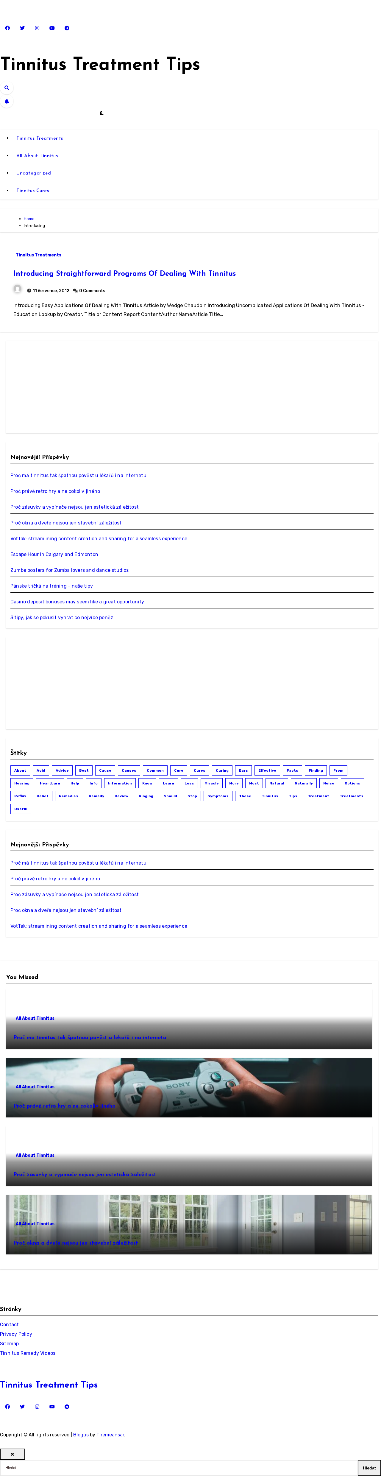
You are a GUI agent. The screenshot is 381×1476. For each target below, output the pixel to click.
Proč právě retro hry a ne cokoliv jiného (55, 491)
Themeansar (110, 1435)
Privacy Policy (16, 1334)
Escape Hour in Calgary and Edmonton (54, 554)
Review (121, 796)
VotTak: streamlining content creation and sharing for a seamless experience (98, 538)
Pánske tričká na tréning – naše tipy (51, 586)
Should (170, 796)
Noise (328, 783)
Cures (199, 770)
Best (84, 770)
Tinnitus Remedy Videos (27, 1353)
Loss (189, 783)
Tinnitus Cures (32, 191)
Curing (222, 770)
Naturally (304, 783)
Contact (9, 1324)
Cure (178, 770)
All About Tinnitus (37, 156)
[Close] (12, 1454)
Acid (41, 770)
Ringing (146, 796)
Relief (43, 796)
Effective (267, 770)
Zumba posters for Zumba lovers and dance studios (69, 570)
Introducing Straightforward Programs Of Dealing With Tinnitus (124, 274)
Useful (20, 809)
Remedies (68, 796)
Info (94, 783)
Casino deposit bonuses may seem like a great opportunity (77, 602)
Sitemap (9, 1343)
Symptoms (218, 796)
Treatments (351, 796)
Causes (129, 770)
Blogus (81, 1435)
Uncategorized (33, 173)
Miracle (211, 783)
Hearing (21, 783)
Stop (192, 796)
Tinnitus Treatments (39, 138)
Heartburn (50, 783)
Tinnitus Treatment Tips (100, 65)
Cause (105, 770)
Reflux (20, 796)
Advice (62, 770)
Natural (276, 783)
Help (75, 783)
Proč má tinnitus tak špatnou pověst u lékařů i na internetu (78, 475)
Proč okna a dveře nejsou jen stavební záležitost (66, 523)
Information (120, 783)
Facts (292, 770)
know (147, 783)
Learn (168, 783)
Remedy (96, 796)
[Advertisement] (55, 387)
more (234, 783)
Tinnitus (270, 796)
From (338, 770)
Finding (316, 770)
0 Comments (92, 290)
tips (293, 796)
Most (254, 783)
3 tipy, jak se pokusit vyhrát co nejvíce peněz (61, 617)
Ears (243, 770)
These (245, 796)
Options (352, 783)
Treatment (318, 796)
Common (155, 770)
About (20, 770)
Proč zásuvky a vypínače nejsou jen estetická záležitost (74, 507)
